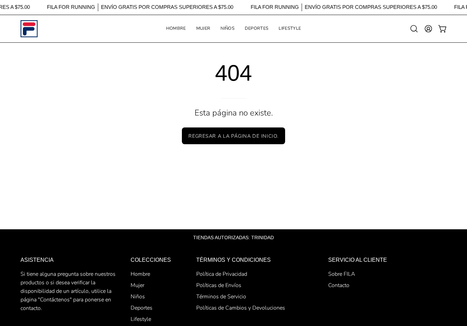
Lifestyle (141, 319)
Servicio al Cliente (357, 260)
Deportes (141, 308)
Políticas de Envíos (218, 285)
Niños (138, 296)
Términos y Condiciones (233, 260)
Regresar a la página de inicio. (233, 136)
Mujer (137, 285)
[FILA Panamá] (29, 28)
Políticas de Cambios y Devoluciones (240, 308)
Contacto (338, 285)
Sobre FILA (341, 274)
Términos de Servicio (221, 296)
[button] (203, 28)
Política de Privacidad (221, 274)
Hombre (140, 274)
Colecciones (151, 260)
